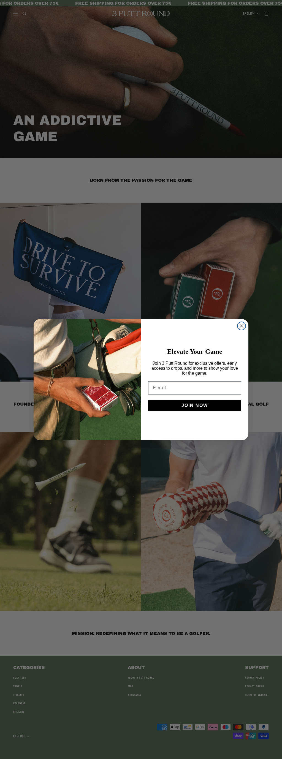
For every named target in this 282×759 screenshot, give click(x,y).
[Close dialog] (241, 326)
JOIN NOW (194, 405)
